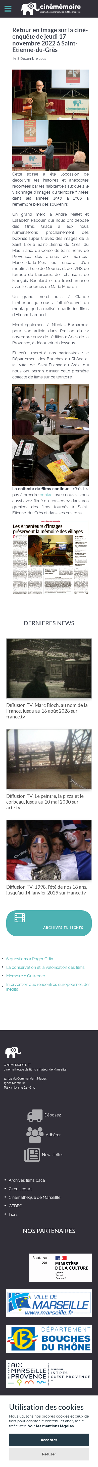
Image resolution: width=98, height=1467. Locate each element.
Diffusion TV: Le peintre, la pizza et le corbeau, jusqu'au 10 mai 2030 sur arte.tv (45, 801)
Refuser (49, 1454)
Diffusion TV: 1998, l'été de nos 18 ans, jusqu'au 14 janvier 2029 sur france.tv (46, 889)
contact (47, 494)
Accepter (49, 1440)
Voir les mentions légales (51, 1426)
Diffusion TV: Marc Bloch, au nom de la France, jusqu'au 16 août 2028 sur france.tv (47, 710)
